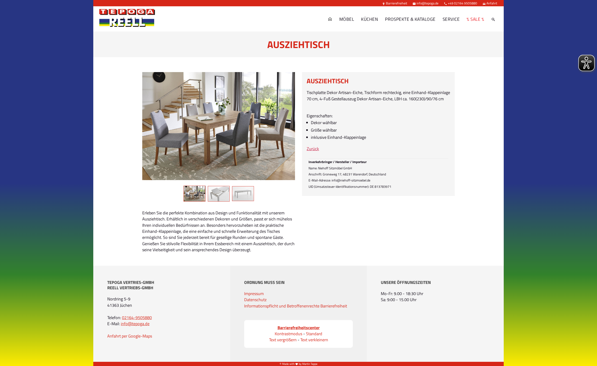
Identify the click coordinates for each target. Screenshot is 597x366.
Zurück (313, 149)
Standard (314, 334)
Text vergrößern (283, 340)
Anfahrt (489, 3)
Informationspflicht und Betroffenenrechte (281, 306)
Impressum (254, 294)
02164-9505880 (137, 318)
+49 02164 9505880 (460, 3)
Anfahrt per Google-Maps (129, 336)
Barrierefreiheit (394, 3)
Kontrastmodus (288, 334)
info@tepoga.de (425, 3)
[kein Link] (493, 19)
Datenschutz (255, 300)
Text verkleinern (314, 340)
